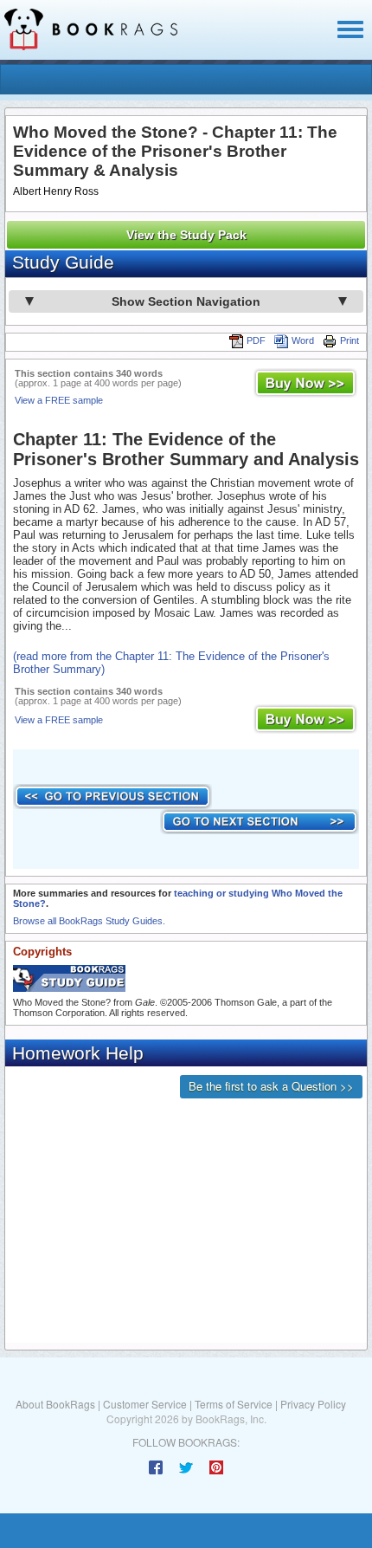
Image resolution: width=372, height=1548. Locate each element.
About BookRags (55, 1403)
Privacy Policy (313, 1403)
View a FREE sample (59, 400)
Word (303, 340)
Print (349, 340)
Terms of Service (234, 1403)
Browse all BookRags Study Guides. (89, 921)
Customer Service (145, 1403)
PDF (256, 340)
